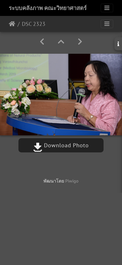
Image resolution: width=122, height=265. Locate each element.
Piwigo (72, 181)
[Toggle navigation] (107, 8)
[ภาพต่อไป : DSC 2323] (80, 41)
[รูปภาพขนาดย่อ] (61, 41)
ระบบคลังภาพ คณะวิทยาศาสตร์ (48, 8)
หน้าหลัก (12, 24)
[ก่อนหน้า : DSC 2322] (42, 41)
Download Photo (65, 145)
